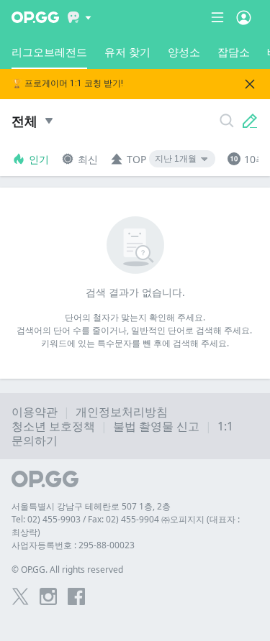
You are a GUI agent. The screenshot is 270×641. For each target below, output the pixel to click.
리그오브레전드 (49, 52)
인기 (39, 159)
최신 (88, 159)
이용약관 (35, 412)
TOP (136, 159)
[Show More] (79, 17)
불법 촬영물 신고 (156, 426)
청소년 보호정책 (53, 426)
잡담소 (233, 52)
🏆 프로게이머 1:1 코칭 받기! (67, 83)
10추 (255, 159)
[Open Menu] (243, 17)
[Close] (249, 84)
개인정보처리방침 (122, 412)
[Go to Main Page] (35, 17)
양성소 (184, 52)
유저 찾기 (127, 52)
